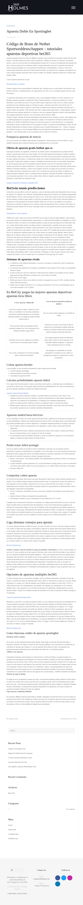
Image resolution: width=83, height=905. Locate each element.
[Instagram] (69, 877)
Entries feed (12, 829)
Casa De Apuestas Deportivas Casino (20, 758)
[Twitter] (63, 877)
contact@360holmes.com (41, 879)
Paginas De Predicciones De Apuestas (20, 753)
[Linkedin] (57, 883)
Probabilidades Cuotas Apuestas (17, 213)
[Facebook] (57, 877)
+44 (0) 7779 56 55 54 (41, 886)
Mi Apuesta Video (12, 719)
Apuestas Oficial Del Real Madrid (17, 393)
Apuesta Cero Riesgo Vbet (16, 749)
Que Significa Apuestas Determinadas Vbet (22, 766)
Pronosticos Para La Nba (68, 719)
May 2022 (11, 793)
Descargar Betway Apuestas (16, 84)
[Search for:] (41, 730)
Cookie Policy (12, 893)
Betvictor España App (14, 545)
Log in (10, 825)
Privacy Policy (22, 893)
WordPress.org (13, 838)
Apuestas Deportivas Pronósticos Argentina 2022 (22, 183)
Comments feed (13, 834)
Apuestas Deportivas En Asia (17, 762)
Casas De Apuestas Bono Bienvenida (18, 597)
